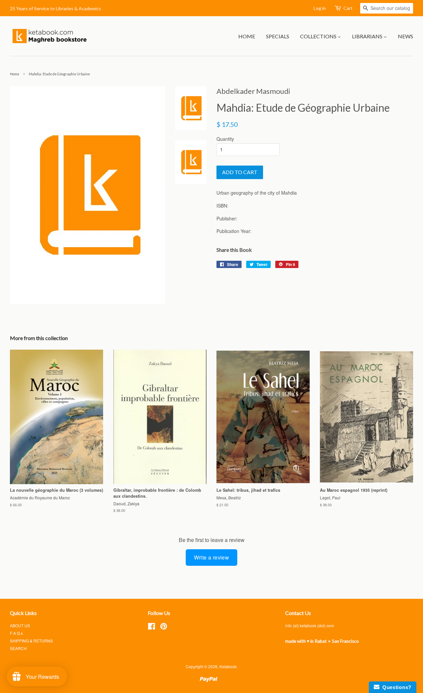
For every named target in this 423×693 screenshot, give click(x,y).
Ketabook (228, 666)
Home (246, 36)
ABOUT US (20, 625)
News (405, 36)
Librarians (367, 36)
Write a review (211, 557)
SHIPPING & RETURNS (31, 640)
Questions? (395, 687)
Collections (318, 36)
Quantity (225, 138)
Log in (320, 8)
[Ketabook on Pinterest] (163, 627)
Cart (348, 8)
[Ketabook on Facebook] (151, 627)
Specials (277, 36)
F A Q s (16, 633)
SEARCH (18, 648)
